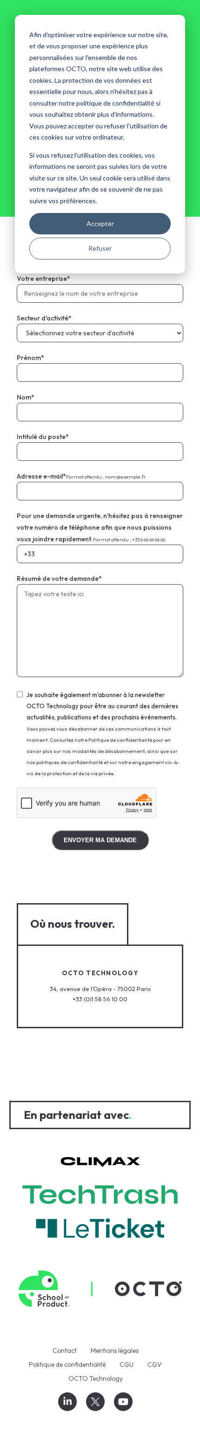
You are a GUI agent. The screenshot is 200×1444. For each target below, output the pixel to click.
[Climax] (100, 1162)
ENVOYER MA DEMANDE (100, 840)
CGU (126, 1364)
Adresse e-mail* (81, 476)
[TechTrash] (100, 1196)
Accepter (100, 223)
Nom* (25, 397)
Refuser (100, 248)
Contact (65, 1350)
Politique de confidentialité (67, 1364)
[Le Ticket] (100, 1229)
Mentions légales (115, 1350)
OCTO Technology (95, 1378)
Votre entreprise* (43, 278)
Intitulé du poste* (43, 437)
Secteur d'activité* (44, 318)
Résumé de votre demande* (59, 578)
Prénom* (30, 357)
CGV (154, 1364)
